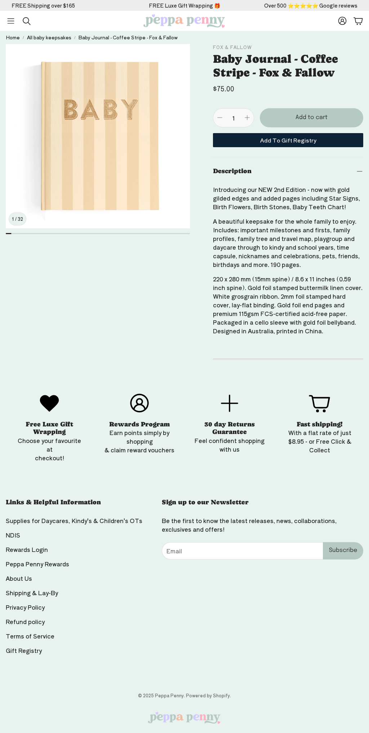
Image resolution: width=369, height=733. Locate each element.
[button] (11, 21)
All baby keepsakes (49, 37)
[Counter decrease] (219, 117)
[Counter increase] (247, 117)
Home (13, 37)
